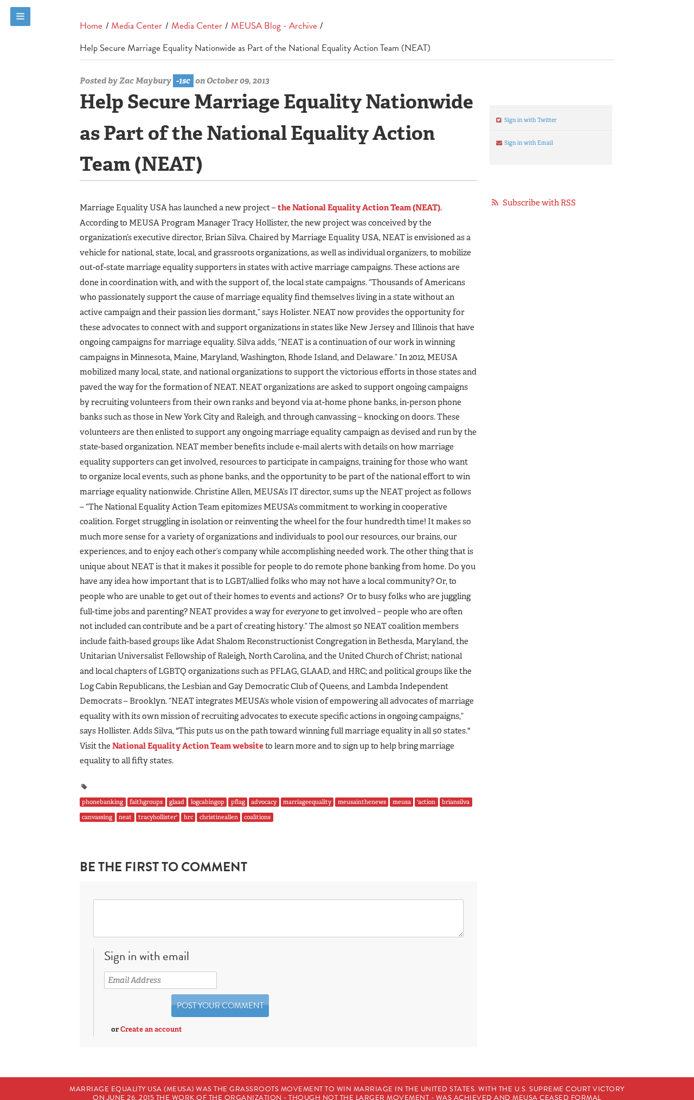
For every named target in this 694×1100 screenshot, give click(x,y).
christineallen (219, 817)
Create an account (151, 1029)
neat (125, 817)
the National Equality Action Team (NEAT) (359, 207)
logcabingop (207, 802)
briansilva (456, 802)
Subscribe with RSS (539, 202)
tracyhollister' (157, 817)
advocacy (264, 802)
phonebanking (102, 802)
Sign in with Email (528, 142)
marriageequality (307, 802)
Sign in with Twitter (530, 120)
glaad (176, 802)
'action (426, 802)
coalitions (257, 817)
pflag (238, 802)
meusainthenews (362, 802)
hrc (188, 817)
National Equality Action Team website (188, 746)
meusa (402, 802)
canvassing (97, 817)
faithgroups (146, 802)
